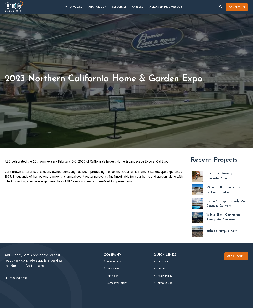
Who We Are (114, 261)
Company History (117, 282)
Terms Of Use (164, 282)
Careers (160, 268)
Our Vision (112, 275)
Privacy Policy (164, 275)
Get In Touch (236, 256)
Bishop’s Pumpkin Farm (221, 231)
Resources (162, 261)
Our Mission (113, 268)
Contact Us (237, 7)
